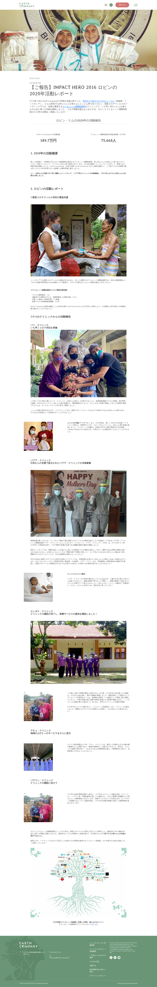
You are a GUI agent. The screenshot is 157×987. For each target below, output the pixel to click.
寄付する (122, 5)
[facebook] (111, 957)
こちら (95, 924)
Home (22, 68)
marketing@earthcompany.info (59, 958)
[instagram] (115, 957)
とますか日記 (94, 961)
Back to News (35, 78)
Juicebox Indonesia (131, 983)
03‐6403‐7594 (56, 952)
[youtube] (119, 957)
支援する (93, 965)
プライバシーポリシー (98, 976)
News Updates (32, 68)
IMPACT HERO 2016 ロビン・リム (98, 101)
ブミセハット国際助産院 (74, 106)
